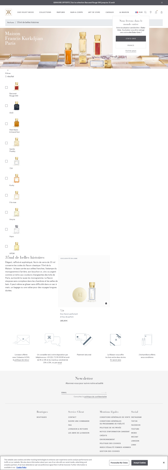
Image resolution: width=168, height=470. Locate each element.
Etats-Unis (131, 39)
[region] (84, 463)
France (130, 45)
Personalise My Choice (119, 463)
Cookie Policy (21, 467)
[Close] (164, 462)
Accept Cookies (140, 463)
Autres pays (130, 51)
